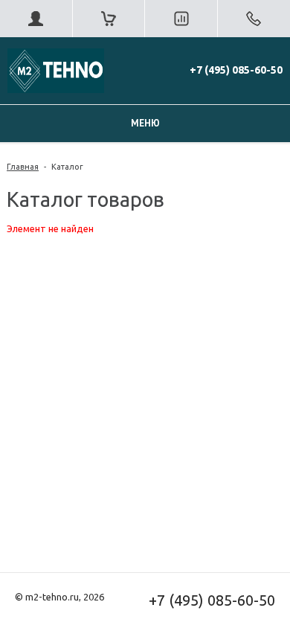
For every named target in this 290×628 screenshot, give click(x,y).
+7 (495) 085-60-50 (236, 70)
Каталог (67, 166)
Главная (23, 166)
